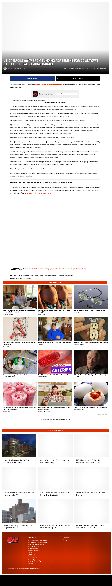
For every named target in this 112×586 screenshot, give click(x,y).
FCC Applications (33, 548)
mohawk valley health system (65, 275)
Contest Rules (32, 554)
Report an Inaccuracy (34, 550)
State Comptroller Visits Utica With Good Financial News (90, 494)
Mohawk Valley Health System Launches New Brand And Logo (54, 461)
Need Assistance (39, 544)
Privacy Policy (32, 556)
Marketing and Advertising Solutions (38, 542)
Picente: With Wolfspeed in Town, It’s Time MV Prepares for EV (19, 494)
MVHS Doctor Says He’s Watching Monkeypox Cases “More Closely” (88, 461)
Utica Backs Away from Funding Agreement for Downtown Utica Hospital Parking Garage (57, 269)
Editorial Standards (33, 546)
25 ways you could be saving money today (38, 193)
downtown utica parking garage (47, 275)
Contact (30, 563)
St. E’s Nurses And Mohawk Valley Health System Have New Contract (54, 494)
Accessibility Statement (35, 558)
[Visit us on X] (67, 540)
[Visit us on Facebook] (64, 540)
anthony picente (22, 275)
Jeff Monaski (10, 68)
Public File (31, 544)
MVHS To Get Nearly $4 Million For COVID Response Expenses (18, 526)
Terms (30, 552)
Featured (20, 278)
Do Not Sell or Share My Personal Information (40, 562)
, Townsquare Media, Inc (23, 568)
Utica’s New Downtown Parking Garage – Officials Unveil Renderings (18, 461)
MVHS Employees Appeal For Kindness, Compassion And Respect (90, 526)
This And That (27, 278)
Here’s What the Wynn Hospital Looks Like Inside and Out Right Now (55, 526)
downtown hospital (32, 275)
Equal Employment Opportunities (37, 540)
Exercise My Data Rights (35, 560)
